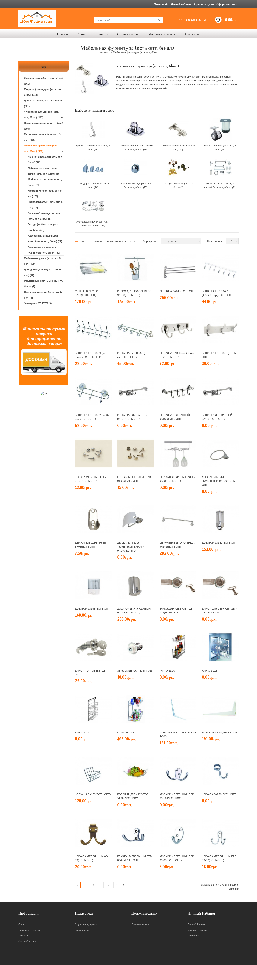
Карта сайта (82, 930)
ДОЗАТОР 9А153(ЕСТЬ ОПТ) (93, 608)
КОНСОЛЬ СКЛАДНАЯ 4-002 (219, 732)
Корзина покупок (203, 4)
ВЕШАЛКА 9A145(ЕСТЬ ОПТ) (178, 291)
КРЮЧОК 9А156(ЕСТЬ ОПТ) (219, 794)
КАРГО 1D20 (82, 732)
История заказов (197, 930)
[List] (82, 241)
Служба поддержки (86, 924)
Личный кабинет (181, 4)
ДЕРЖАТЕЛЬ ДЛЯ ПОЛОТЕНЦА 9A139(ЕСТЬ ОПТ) (218, 480)
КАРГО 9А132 (125, 732)
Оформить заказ (226, 4)
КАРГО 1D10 (167, 670)
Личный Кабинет (197, 924)
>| (124, 885)
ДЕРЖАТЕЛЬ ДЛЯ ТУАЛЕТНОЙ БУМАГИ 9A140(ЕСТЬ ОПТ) (130, 546)
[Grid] (76, 241)
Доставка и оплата (29, 930)
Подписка (193, 935)
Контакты (23, 935)
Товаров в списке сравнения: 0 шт (114, 240)
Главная (103, 52)
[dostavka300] (43, 350)
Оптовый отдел (27, 941)
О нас (21, 924)
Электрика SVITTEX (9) (38, 303)
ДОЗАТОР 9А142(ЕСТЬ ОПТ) (220, 542)
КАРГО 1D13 (209, 670)
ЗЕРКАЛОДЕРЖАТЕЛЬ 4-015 (135, 670)
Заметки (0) (161, 4)
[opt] (44, 394)
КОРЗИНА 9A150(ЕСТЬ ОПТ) (93, 794)
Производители (140, 924)
